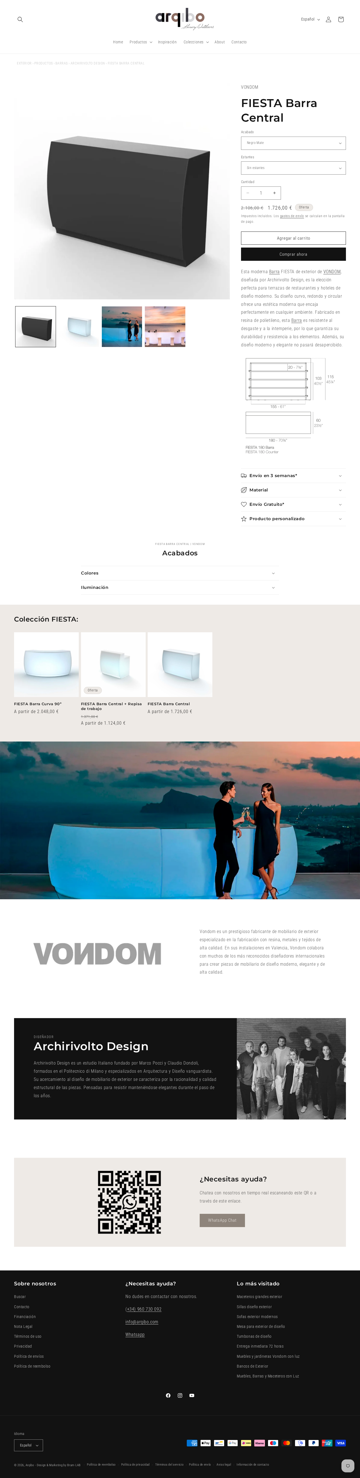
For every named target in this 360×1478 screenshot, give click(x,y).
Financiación (25, 1316)
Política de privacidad (135, 1464)
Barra (274, 271)
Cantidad (247, 182)
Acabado (247, 132)
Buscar (20, 1296)
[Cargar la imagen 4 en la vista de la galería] (165, 326)
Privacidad (23, 1346)
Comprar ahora (293, 254)
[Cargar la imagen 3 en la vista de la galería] (122, 326)
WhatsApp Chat (222, 1220)
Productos (43, 63)
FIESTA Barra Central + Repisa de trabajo (111, 706)
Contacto (22, 1307)
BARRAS (61, 63)
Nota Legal (23, 1326)
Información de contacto (253, 1464)
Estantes (247, 157)
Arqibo (30, 1465)
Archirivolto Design (88, 63)
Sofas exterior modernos (257, 1316)
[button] (20, 19)
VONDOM (332, 271)
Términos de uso (28, 1336)
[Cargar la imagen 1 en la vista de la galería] (35, 326)
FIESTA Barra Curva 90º (37, 704)
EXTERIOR (24, 63)
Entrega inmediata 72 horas (260, 1346)
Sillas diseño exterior (254, 1307)
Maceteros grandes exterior (259, 1296)
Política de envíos (29, 1356)
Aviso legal (224, 1464)
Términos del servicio (169, 1464)
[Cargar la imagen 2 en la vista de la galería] (78, 326)
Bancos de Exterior (252, 1366)
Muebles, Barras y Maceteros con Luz (268, 1376)
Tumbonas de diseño (254, 1336)
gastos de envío (292, 216)
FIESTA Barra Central (169, 704)
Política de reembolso (32, 1366)
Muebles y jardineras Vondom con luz (268, 1356)
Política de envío (200, 1464)
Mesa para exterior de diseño (261, 1326)
